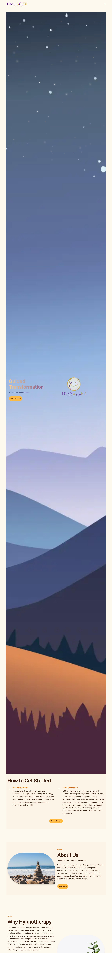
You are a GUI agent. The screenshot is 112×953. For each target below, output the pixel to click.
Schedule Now (15, 398)
